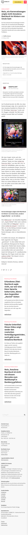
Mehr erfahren (4, 465)
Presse (2, 521)
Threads (3, 499)
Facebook (3, 498)
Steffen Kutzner (7, 36)
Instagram (3, 492)
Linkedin (3, 494)
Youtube (3, 496)
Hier (2, 483)
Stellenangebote (16, 478)
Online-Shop (4, 454)
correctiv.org (5, 2)
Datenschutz (4, 525)
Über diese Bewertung (13, 88)
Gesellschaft (5, 9)
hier (18, 507)
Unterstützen (18, 2)
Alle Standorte (4, 460)
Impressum (4, 523)
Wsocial (3, 501)
